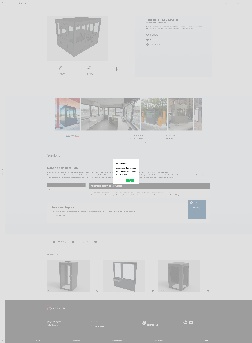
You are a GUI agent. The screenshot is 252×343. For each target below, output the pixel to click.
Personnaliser (121, 181)
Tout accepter (130, 180)
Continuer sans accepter (133, 160)
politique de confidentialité (121, 171)
